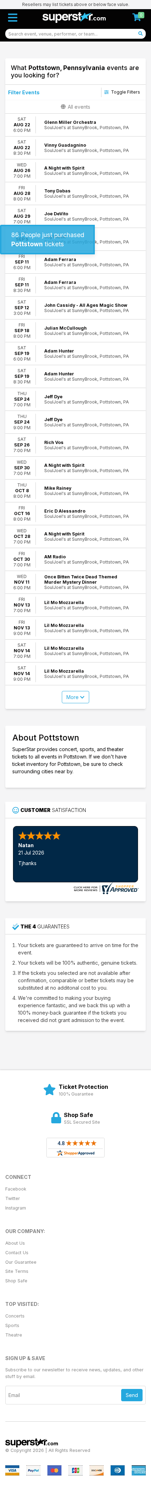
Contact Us (16, 1252)
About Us (15, 1243)
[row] (75, 125)
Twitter (12, 1198)
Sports (12, 1325)
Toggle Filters (125, 92)
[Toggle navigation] (12, 17)
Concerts (15, 1316)
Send (132, 1395)
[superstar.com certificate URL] (105, 887)
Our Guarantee (21, 1262)
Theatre (13, 1335)
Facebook (15, 1189)
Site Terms (16, 1271)
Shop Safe (16, 1280)
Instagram (15, 1208)
